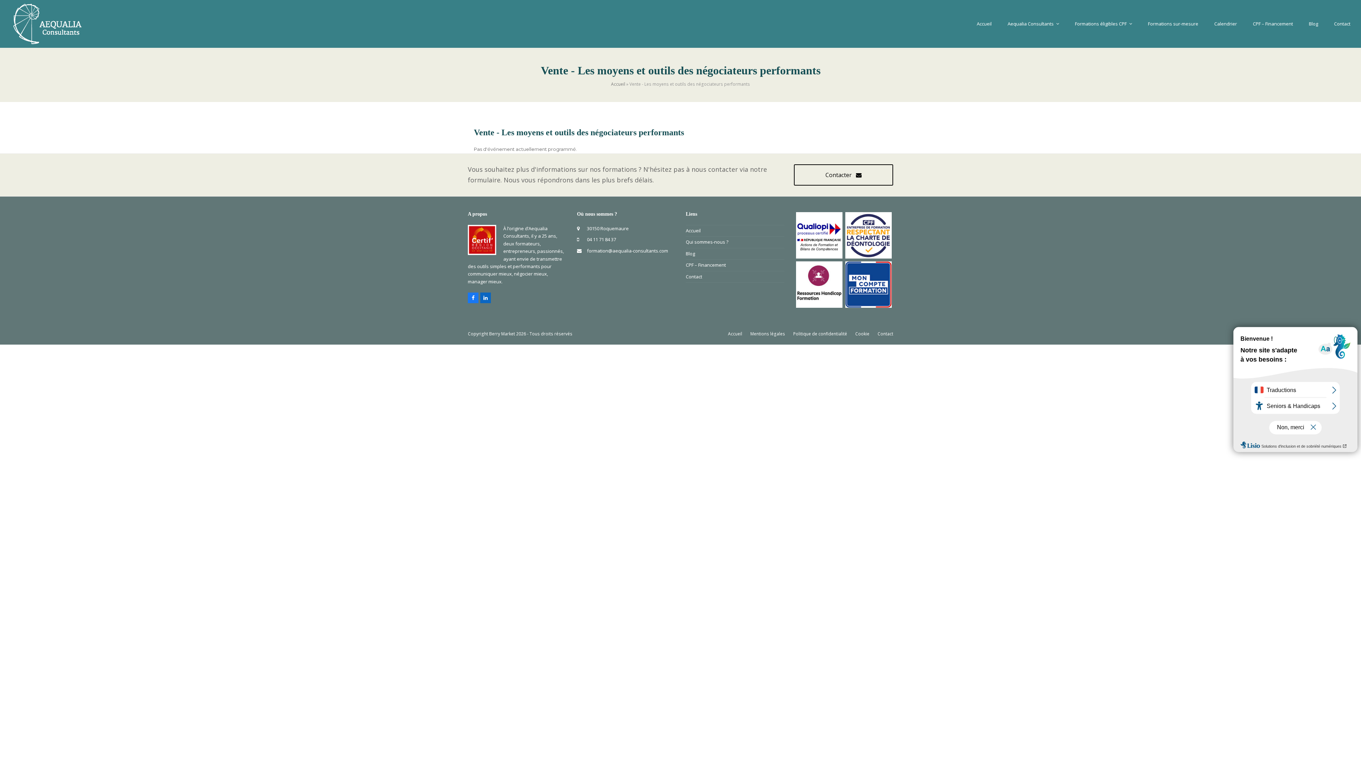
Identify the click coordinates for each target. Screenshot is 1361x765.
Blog (690, 253)
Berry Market (502, 334)
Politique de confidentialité (820, 334)
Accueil (618, 84)
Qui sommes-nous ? (707, 242)
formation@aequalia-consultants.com (627, 251)
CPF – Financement (706, 265)
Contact (694, 276)
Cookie (862, 334)
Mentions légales (767, 334)
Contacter (838, 175)
